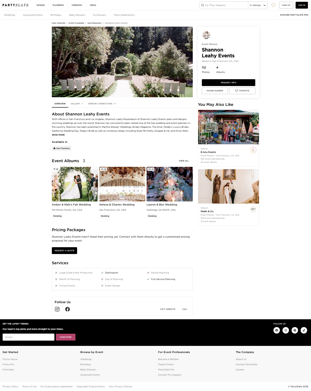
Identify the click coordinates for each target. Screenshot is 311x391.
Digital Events (166, 364)
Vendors (77, 5)
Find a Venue (10, 359)
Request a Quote (64, 250)
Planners (58, 5)
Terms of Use (29, 386)
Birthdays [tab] (56, 15)
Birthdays (85, 364)
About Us (241, 359)
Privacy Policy (10, 386)
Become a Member (168, 359)
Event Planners (76, 23)
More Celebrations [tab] (124, 15)
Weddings (86, 359)
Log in (301, 5)
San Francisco (94, 23)
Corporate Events (90, 374)
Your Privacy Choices (120, 386)
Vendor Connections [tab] (102, 103)
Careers (240, 369)
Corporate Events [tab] (33, 15)
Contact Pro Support (170, 374)
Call (184, 309)
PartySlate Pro (166, 369)
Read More (58, 135)
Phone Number (215, 90)
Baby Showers (88, 369)
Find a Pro (8, 364)
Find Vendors (58, 23)
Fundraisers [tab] (99, 15)
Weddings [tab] (9, 15)
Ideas (93, 5)
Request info (228, 82)
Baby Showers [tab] (77, 15)
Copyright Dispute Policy (91, 386)
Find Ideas (8, 369)
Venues (40, 5)
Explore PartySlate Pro (294, 15)
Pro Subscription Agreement (56, 386)
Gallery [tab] (77, 103)
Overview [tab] (60, 103)
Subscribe (66, 337)
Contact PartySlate (246, 364)
